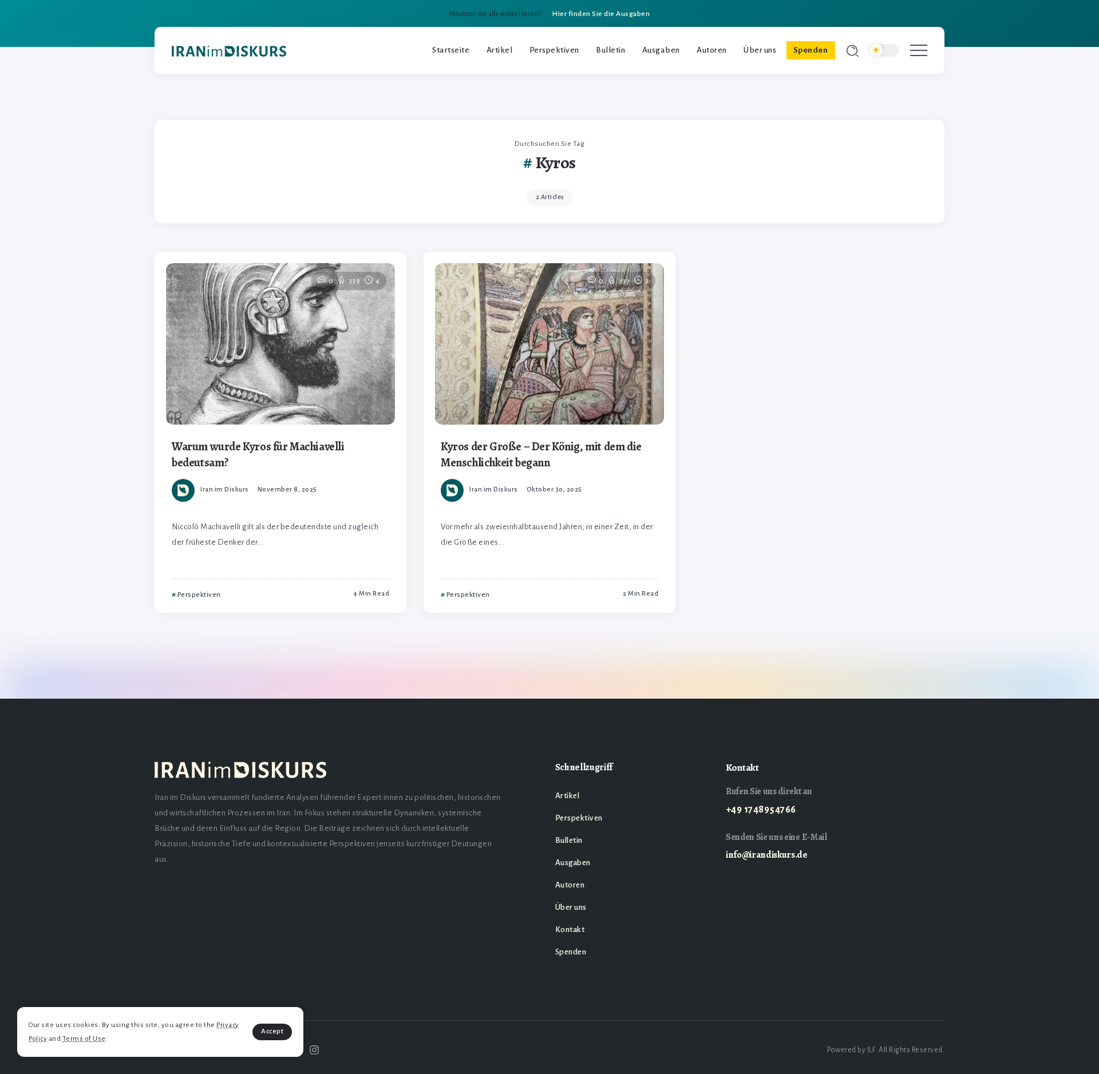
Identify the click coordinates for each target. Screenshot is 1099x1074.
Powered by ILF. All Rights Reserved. (885, 1050)
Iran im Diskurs (224, 489)
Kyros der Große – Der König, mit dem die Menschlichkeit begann (541, 454)
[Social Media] (314, 1050)
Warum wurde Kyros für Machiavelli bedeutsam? (258, 454)
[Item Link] (280, 344)
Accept (272, 1031)
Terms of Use (84, 1039)
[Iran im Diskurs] (229, 50)
